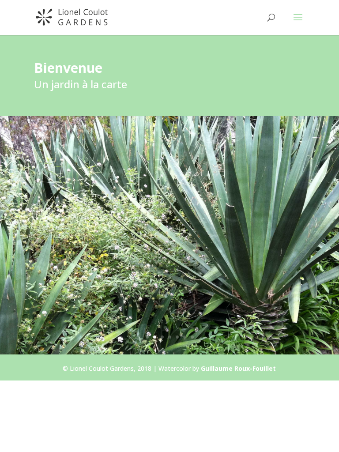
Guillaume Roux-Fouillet (238, 368)
